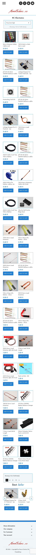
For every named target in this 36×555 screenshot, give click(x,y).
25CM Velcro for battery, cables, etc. (9, 183)
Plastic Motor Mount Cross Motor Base (24, 460)
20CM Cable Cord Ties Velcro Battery (10, 155)
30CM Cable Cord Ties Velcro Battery (10, 211)
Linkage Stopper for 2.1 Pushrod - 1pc (10, 128)
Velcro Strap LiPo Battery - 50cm (23, 321)
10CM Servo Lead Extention (23, 128)
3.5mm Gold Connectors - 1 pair (24, 501)
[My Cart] (32, 3)
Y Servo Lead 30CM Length (9, 432)
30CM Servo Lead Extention (8, 266)
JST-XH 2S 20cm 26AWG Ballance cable (10, 72)
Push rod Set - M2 (23, 376)
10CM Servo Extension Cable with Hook (25, 183)
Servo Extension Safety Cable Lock (10, 45)
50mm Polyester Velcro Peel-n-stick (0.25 (25, 432)
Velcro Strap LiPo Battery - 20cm (23, 238)
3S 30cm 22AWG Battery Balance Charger (10, 460)
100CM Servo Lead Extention (9, 404)
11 (16, 480)
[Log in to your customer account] (24, 3)
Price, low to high (18, 23)
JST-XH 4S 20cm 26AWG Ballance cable (25, 266)
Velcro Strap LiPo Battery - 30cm (8, 294)
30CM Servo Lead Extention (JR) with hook (10, 349)
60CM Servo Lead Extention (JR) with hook (10, 377)
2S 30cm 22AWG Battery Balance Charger (25, 404)
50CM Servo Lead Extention (23, 294)
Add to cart (8, 52)
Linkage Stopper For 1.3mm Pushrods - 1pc (24, 72)
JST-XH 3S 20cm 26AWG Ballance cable (25, 155)
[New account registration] (28, 3)
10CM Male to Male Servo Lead (24, 45)
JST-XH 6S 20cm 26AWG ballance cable (10, 321)
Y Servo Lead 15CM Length (24, 349)
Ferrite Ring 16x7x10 (9, 99)
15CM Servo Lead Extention (8, 238)
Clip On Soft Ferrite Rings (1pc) (24, 211)
